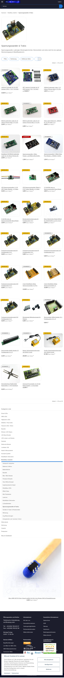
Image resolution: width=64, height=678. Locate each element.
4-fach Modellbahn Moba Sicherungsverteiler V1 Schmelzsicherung (50, 285)
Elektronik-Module (6, 444)
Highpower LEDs (5, 419)
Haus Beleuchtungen (8, 482)
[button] (49, 2)
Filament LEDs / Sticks (7, 425)
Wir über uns (26, 620)
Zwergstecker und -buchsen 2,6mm (12, 519)
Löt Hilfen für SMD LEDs (9, 645)
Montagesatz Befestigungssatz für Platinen (32, 318)
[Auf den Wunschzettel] (17, 71)
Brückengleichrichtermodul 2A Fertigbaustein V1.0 (30, 219)
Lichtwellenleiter (7, 503)
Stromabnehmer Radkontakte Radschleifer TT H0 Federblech (9, 384)
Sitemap (45, 626)
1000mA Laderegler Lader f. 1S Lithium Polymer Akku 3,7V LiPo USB (52, 88)
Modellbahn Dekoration (7, 456)
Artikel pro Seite (26, 59)
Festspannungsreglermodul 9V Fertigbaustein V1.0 (31, 251)
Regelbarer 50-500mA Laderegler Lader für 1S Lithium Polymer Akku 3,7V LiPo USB (10, 155)
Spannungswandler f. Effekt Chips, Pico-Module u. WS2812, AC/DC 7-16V (53, 155)
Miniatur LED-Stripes (6, 432)
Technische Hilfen (8, 651)
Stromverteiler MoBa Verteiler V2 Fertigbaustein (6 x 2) (10, 351)
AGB (44, 623)
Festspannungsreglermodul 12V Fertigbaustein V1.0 (52, 251)
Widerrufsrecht (47, 635)
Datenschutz (15, 673)
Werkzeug (5, 512)
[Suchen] (61, 6)
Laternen (5, 497)
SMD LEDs (4, 416)
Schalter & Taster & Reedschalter (11, 509)
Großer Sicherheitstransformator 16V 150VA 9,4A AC (52, 351)
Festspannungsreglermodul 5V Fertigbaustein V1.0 (9, 251)
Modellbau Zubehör (6, 459)
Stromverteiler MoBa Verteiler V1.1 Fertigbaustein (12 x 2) (53, 318)
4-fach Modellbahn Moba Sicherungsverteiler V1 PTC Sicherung (30, 285)
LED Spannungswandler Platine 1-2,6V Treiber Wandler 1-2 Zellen (32, 188)
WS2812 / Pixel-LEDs (7, 422)
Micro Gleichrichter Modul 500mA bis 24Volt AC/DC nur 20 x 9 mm (53, 219)
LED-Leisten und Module (7, 438)
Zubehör (3, 528)
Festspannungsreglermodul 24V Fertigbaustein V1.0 (9, 318)
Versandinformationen (29, 623)
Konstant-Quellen (5, 453)
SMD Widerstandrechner (9, 648)
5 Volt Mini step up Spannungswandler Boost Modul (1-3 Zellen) (9, 220)
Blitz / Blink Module (8, 475)
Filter (5, 59)
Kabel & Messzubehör (7, 450)
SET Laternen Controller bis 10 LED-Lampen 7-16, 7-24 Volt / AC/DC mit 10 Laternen (31, 88)
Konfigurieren (49, 664)
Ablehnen (48, 669)
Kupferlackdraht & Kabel (9, 485)
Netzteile (3, 441)
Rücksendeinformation (29, 629)
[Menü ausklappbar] (2, 1)
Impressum (7, 673)
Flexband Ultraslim (7, 478)
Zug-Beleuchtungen (8, 516)
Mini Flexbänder (7, 494)
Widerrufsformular (28, 632)
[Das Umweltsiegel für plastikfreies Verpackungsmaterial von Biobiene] (50, 650)
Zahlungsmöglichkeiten (29, 626)
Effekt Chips (6, 491)
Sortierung (13, 59)
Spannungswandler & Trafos (11, 506)
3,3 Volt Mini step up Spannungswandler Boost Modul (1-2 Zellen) (52, 188)
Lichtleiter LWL (5, 447)
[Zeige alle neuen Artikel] (62, 536)
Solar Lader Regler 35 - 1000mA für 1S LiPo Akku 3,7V (52, 121)
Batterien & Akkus (7, 466)
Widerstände (4, 522)
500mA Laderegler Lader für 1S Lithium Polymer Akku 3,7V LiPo (9, 121)
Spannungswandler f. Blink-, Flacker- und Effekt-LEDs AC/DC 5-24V (32, 155)
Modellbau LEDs (7, 488)
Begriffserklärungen (8, 643)
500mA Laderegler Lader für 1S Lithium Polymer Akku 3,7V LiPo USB (31, 121)
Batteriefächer (6, 469)
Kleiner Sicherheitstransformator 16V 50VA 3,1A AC (31, 351)
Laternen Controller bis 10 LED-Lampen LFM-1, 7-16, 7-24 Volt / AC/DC (10, 88)
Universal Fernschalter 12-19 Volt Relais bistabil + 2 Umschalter (31, 384)
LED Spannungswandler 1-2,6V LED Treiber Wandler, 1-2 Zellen (9, 188)
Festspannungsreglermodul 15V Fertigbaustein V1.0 (9, 284)
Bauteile (3, 429)
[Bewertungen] (3, 91)
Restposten (4, 531)
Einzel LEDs (4, 413)
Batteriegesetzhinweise (49, 632)
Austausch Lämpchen (8, 463)
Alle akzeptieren (48, 659)
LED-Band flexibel (6, 435)
